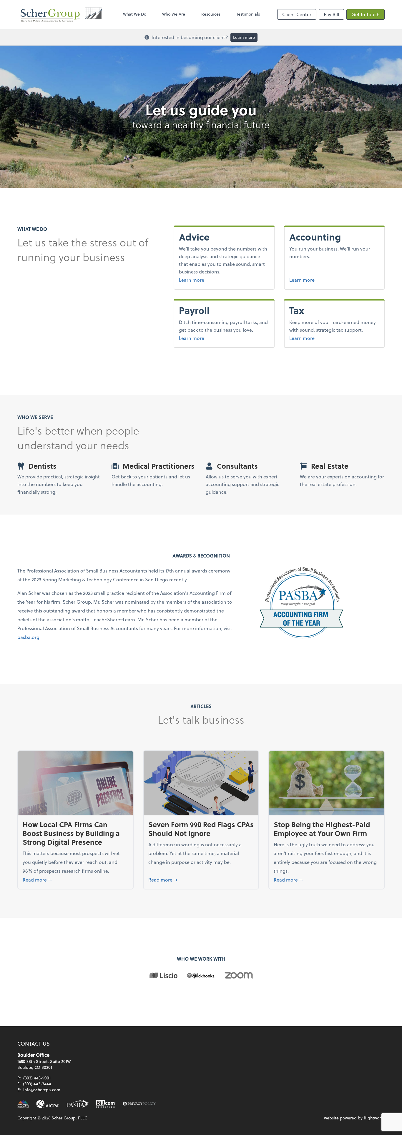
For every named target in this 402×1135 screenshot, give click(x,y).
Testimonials (248, 14)
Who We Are (173, 14)
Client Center (296, 14)
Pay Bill (331, 14)
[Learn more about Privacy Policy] (139, 1104)
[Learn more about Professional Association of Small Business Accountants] (77, 1104)
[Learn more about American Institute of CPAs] (47, 1104)
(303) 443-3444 (37, 1084)
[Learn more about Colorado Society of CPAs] (23, 1104)
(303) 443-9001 (37, 1078)
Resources (210, 14)
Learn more (244, 37)
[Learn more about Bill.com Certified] (106, 1104)
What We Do (134, 14)
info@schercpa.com (41, 1089)
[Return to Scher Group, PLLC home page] (61, 14)
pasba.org (28, 637)
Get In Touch (365, 14)
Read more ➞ (75, 879)
